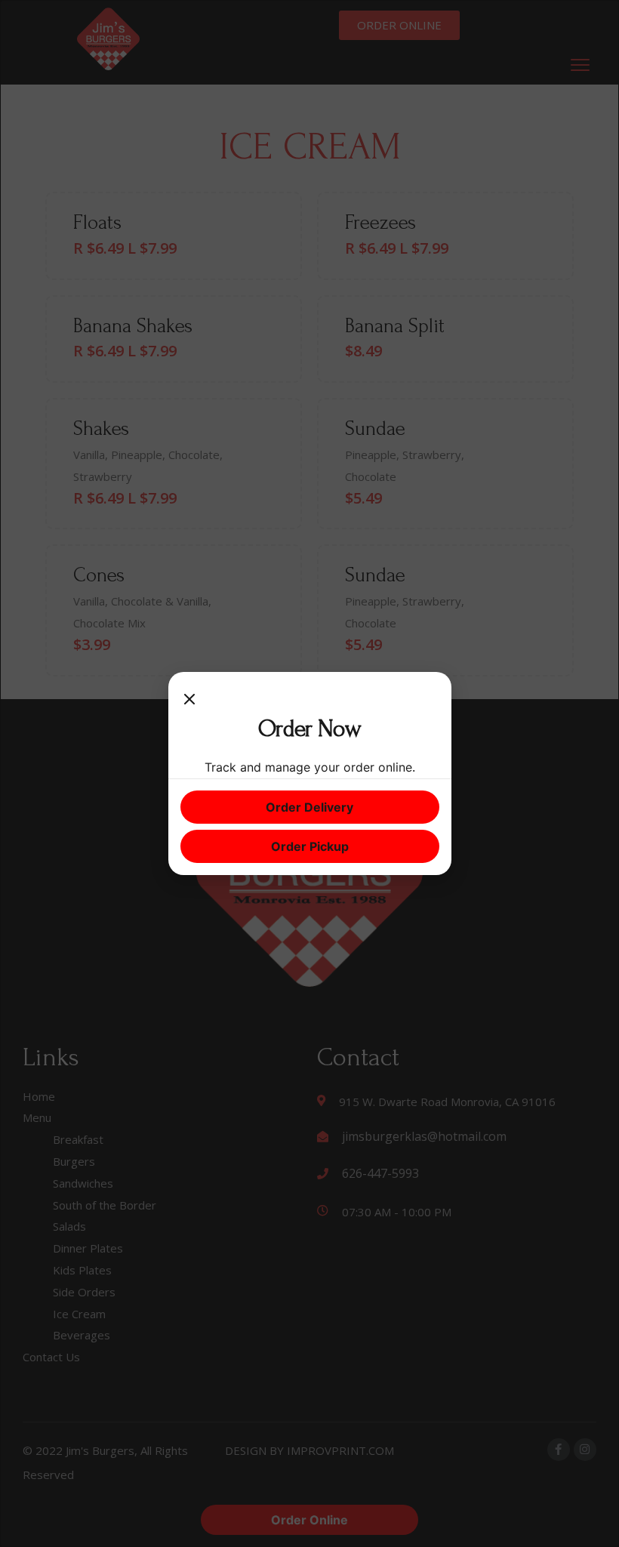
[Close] (189, 699)
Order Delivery (309, 807)
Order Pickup (310, 846)
